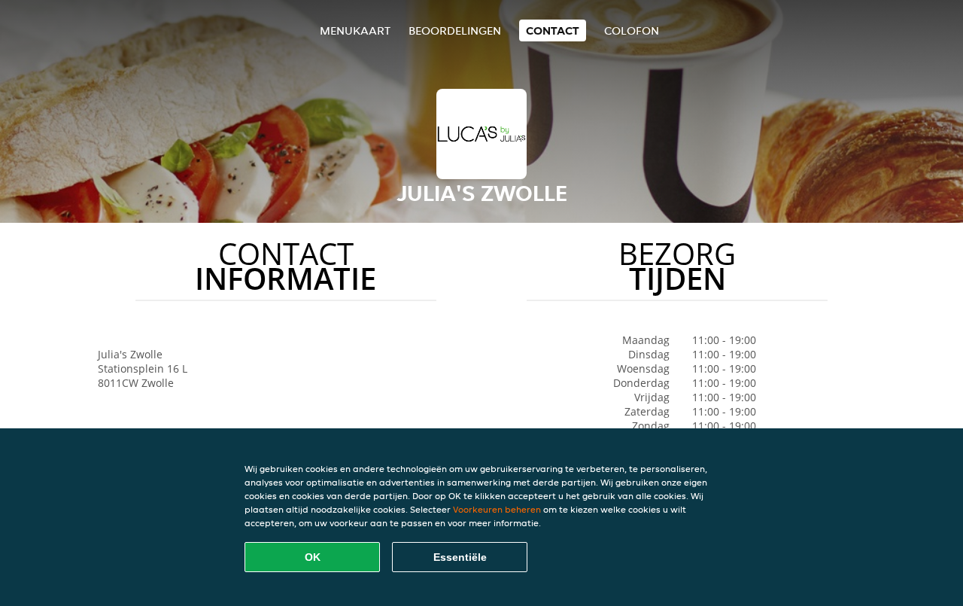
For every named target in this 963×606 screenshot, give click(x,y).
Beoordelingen (455, 30)
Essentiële (460, 557)
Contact (552, 30)
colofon (631, 30)
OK (312, 557)
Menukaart (355, 30)
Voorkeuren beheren (497, 509)
